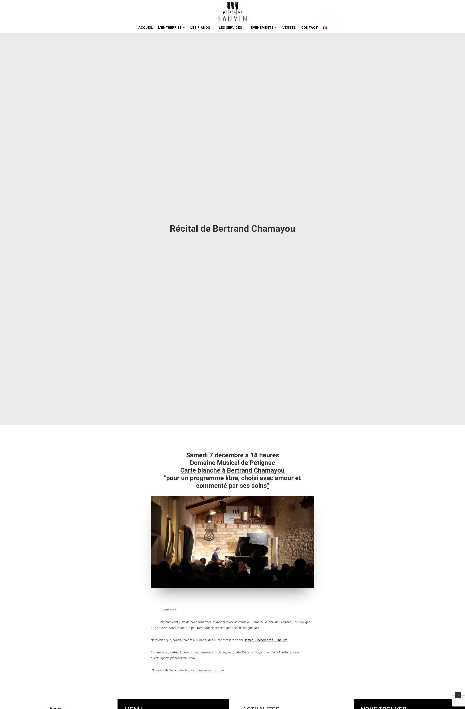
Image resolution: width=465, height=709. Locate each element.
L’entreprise (170, 27)
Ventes (289, 27)
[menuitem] (146, 28)
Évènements (262, 27)
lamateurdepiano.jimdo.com (204, 670)
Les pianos (200, 27)
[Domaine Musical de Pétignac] (232, 11)
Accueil (145, 27)
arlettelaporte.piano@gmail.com (173, 658)
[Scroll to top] (458, 694)
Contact (309, 27)
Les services (230, 27)
